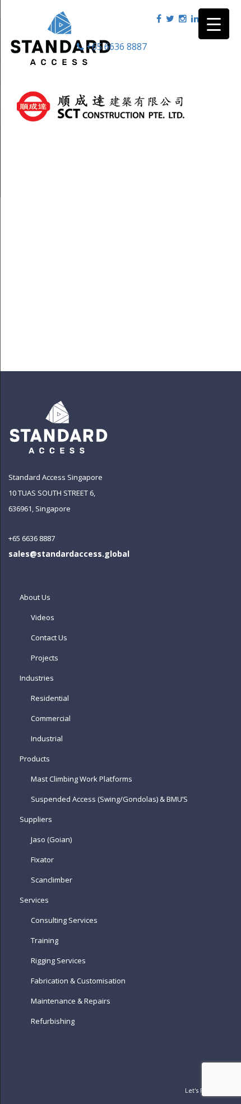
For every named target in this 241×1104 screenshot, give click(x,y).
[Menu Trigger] (213, 23)
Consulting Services (64, 920)
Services (34, 900)
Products (35, 759)
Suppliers (36, 819)
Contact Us (49, 637)
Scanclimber (51, 880)
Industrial (47, 738)
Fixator (42, 859)
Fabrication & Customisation (78, 981)
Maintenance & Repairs (70, 1001)
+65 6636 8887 (115, 46)
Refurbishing (53, 1021)
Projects (44, 658)
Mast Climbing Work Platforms (81, 779)
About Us (35, 597)
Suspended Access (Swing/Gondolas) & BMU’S (109, 799)
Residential (50, 698)
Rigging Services (58, 960)
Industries (37, 678)
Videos (42, 617)
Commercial (51, 718)
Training (44, 940)
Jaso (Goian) (51, 839)
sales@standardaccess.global (68, 553)
